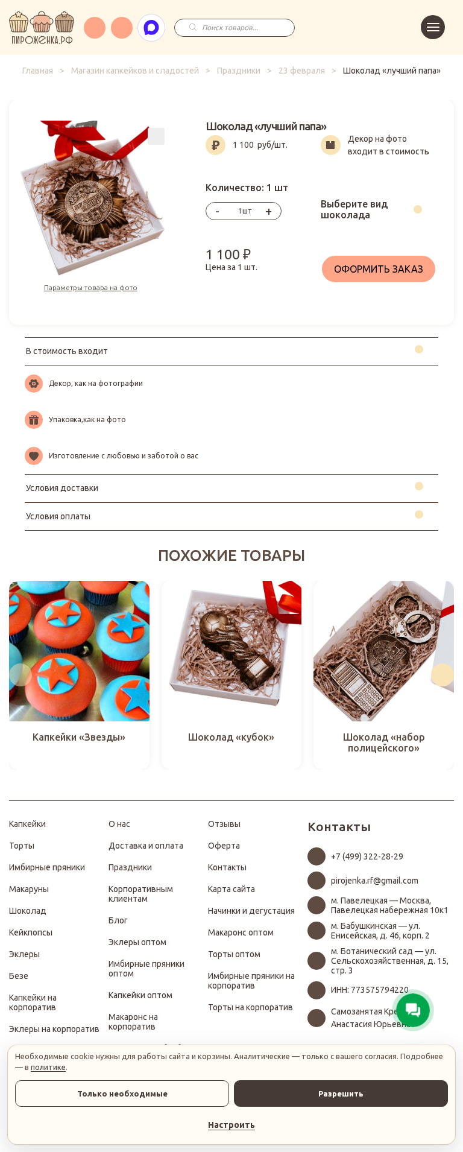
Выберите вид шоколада (354, 209)
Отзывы (224, 824)
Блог (118, 920)
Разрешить (341, 1093)
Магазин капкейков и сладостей (135, 70)
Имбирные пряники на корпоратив (251, 980)
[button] (20, 674)
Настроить (231, 1125)
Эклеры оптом (137, 942)
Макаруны (29, 889)
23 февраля (302, 70)
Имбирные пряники (47, 867)
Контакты (227, 867)
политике (48, 1067)
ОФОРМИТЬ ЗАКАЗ (378, 269)
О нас (119, 824)
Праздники (238, 70)
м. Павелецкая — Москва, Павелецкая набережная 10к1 (390, 905)
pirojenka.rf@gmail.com (374, 880)
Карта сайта (231, 889)
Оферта (224, 845)
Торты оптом (234, 954)
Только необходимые (122, 1093)
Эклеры (24, 954)
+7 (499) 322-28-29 (367, 856)
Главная (37, 70)
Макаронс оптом (241, 932)
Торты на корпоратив (250, 1007)
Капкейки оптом (140, 995)
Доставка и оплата (146, 845)
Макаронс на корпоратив (133, 1021)
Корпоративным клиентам (141, 894)
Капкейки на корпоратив (33, 1002)
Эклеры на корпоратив (54, 1029)
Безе (18, 976)
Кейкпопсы (30, 932)
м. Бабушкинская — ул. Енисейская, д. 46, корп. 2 (380, 930)
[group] (79, 675)
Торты (21, 845)
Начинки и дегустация (251, 911)
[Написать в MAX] (151, 27)
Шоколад (27, 911)
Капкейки (27, 824)
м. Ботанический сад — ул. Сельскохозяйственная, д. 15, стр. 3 (390, 960)
